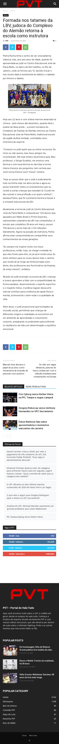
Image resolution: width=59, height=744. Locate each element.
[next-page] (9, 436)
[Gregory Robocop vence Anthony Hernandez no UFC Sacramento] (10, 411)
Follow (50, 542)
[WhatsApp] (25, 47)
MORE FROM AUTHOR (36, 387)
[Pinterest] (19, 47)
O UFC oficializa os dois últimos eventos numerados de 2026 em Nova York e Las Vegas (29, 486)
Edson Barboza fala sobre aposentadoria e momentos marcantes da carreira (34, 425)
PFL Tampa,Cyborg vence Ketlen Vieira (25, 516)
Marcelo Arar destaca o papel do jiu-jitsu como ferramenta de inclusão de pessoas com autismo (15, 369)
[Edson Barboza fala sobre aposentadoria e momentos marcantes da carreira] (10, 425)
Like (52, 536)
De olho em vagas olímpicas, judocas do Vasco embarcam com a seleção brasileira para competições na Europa (44, 370)
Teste (24, 735)
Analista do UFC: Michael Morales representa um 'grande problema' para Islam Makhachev (30, 507)
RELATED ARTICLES (13, 387)
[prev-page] (4, 436)
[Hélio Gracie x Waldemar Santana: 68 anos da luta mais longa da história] (10, 678)
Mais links (33, 735)
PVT (6, 41)
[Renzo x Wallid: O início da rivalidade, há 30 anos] (10, 664)
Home (5, 10)
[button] (4, 4)
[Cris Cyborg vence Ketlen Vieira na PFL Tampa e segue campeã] (10, 398)
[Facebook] (6, 47)
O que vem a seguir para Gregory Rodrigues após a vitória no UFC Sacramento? (28, 496)
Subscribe (50, 554)
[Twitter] (12, 47)
